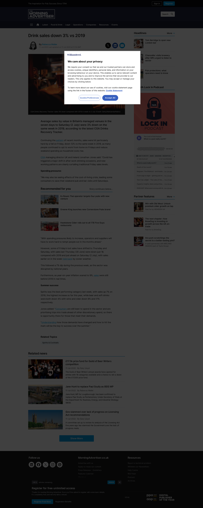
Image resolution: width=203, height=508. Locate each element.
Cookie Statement (114, 90)
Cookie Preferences (89, 98)
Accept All (110, 98)
